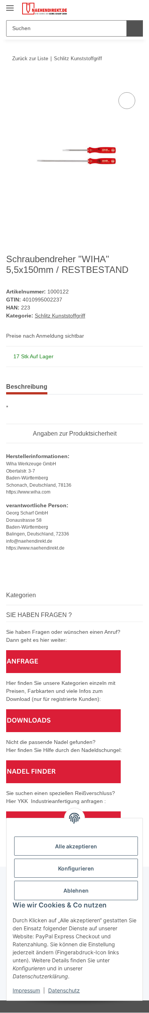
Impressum (26, 990)
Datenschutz (64, 990)
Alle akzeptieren (76, 846)
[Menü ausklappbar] (10, 5)
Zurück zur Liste (30, 58)
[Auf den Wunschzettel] (126, 100)
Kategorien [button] (21, 595)
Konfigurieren (76, 868)
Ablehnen (76, 890)
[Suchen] (134, 28)
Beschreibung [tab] (26, 386)
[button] (112, 8)
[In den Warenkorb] (12, 82)
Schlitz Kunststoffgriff (60, 316)
